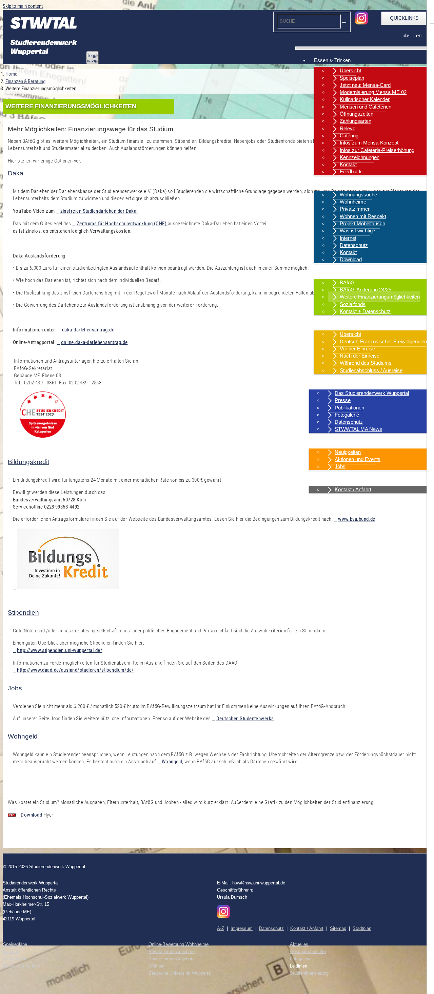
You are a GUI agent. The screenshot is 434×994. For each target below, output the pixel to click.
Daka (15, 173)
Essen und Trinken (21, 966)
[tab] (217, 173)
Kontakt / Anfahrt (332, 479)
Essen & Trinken (332, 60)
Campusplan (15, 958)
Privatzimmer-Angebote (172, 958)
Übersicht (350, 70)
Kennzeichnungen (359, 157)
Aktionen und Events (357, 459)
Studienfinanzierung (309, 973)
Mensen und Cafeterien (365, 107)
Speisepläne (15, 944)
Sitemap (338, 928)
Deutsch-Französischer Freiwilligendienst (385, 341)
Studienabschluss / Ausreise (371, 370)
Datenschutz (354, 245)
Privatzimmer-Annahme (172, 951)
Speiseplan (352, 78)
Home (11, 74)
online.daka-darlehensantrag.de (94, 342)
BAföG (347, 282)
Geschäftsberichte (308, 951)
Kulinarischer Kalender (365, 99)
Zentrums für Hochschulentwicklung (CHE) (122, 224)
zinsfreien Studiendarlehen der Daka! (99, 211)
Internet (348, 238)
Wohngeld (23, 736)
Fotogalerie (347, 415)
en (418, 35)
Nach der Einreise (359, 356)
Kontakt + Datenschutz (365, 311)
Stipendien (23, 612)
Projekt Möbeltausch (362, 223)
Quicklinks (404, 18)
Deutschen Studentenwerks (245, 718)
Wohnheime (353, 202)
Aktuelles (324, 442)
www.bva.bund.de (356, 519)
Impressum (242, 928)
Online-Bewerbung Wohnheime (179, 944)
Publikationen (349, 407)
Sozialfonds (353, 304)
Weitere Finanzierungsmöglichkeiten (380, 297)
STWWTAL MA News (358, 429)
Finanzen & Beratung (337, 272)
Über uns (324, 383)
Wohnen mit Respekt (363, 216)
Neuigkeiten (348, 452)
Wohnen (323, 184)
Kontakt (348, 164)
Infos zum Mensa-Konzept (369, 143)
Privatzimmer (355, 209)
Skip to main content (23, 6)
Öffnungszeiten (356, 114)
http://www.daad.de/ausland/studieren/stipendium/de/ (75, 670)
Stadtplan (362, 928)
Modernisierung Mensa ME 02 (373, 92)
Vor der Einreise (357, 348)
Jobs (340, 466)
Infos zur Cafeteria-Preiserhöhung (377, 150)
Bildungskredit (28, 461)
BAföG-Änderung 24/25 (365, 289)
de (406, 35)
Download (351, 259)
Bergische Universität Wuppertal (180, 973)
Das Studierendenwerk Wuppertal (372, 393)
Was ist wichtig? (357, 230)
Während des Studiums (366, 363)
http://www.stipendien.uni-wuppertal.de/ (59, 650)
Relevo (347, 128)
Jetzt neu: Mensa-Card (365, 85)
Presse (343, 400)
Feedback (351, 171)
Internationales (330, 324)
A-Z (220, 928)
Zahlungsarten (355, 121)
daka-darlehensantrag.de (88, 330)
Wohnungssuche (358, 194)
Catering (349, 135)
